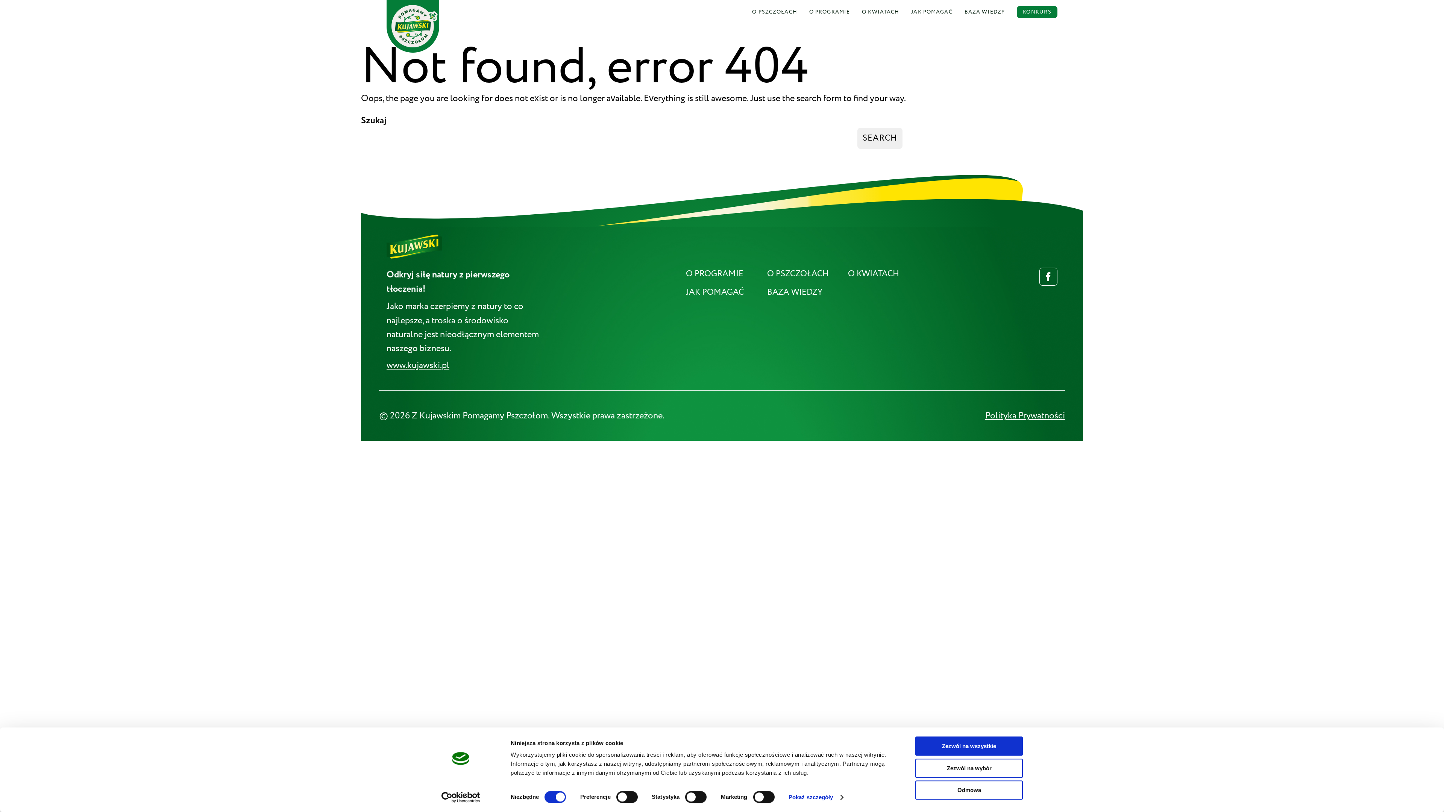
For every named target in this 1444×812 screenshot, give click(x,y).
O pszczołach (798, 274)
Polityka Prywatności (1025, 415)
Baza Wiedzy (985, 11)
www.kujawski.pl (418, 365)
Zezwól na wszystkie (969, 746)
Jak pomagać (931, 11)
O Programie (829, 11)
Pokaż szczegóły (811, 797)
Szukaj (374, 120)
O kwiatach (873, 274)
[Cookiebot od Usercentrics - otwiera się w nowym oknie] (461, 797)
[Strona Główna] (413, 7)
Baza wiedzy (794, 292)
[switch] (627, 797)
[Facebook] (1048, 277)
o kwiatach (880, 11)
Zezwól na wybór (969, 768)
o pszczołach (774, 11)
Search (880, 138)
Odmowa (969, 790)
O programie (714, 274)
